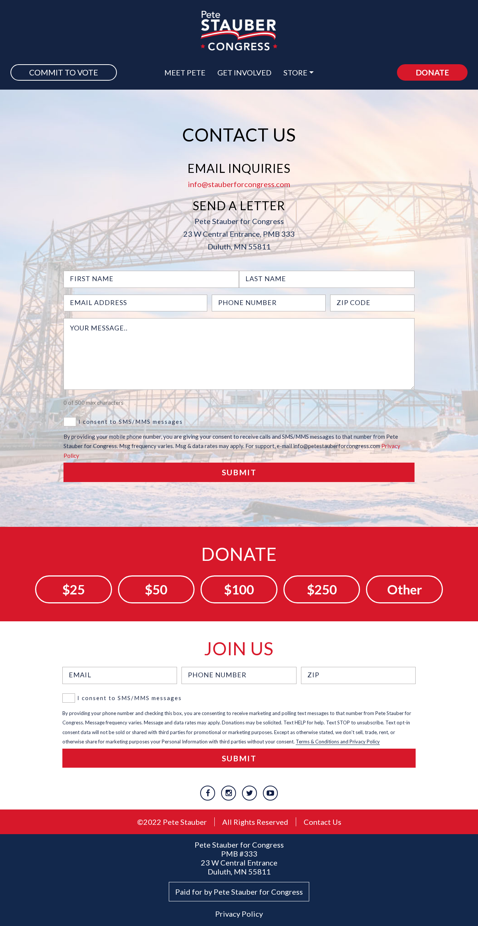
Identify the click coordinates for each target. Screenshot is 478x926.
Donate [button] (432, 72)
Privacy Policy (239, 913)
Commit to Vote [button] (63, 72)
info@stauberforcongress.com (239, 184)
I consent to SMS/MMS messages (130, 421)
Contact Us (322, 821)
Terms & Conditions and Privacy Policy (338, 742)
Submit (239, 472)
